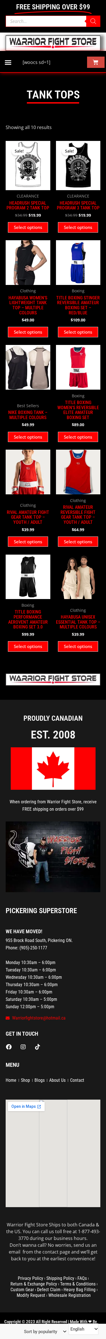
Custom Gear (22, 1289)
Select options (28, 227)
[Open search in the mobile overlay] (53, 21)
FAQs (82, 1278)
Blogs (39, 1080)
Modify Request (31, 1295)
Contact (77, 1080)
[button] (8, 62)
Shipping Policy (60, 1278)
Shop (25, 1080)
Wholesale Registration (69, 1295)
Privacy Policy (30, 1278)
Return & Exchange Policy (33, 1284)
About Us (57, 1080)
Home (11, 1080)
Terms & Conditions (78, 1284)
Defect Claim (48, 1289)
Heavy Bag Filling (80, 1289)
